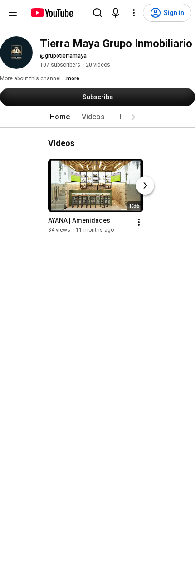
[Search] (97, 12)
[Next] (145, 185)
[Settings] (133, 12)
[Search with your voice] (116, 13)
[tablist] (97, 117)
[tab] (60, 117)
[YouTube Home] (51, 12)
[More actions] (139, 222)
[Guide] (12, 12)
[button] (133, 117)
